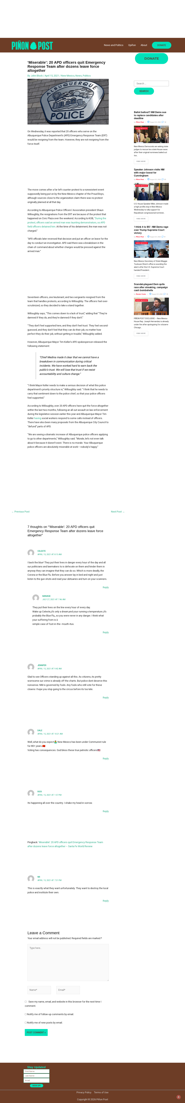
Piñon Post (140, 122)
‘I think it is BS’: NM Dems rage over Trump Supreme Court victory (151, 230)
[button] (161, 45)
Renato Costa (141, 294)
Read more (141, 161)
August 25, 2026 (155, 237)
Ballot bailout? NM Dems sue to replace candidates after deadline (150, 115)
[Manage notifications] (178, 1097)
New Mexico (67, 75)
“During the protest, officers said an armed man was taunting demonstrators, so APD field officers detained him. (66, 222)
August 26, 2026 (155, 179)
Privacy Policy (84, 1092)
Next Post (118, 511)
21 (165, 179)
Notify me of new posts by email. (45, 1022)
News (78, 75)
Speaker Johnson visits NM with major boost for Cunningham (149, 172)
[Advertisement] (81, 19)
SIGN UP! (36, 1085)
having (37, 418)
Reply (106, 587)
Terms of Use (101, 1092)
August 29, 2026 (155, 122)
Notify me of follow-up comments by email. (50, 1014)
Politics (87, 75)
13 (167, 294)
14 (165, 122)
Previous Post (21, 511)
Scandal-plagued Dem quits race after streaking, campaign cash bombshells (151, 287)
